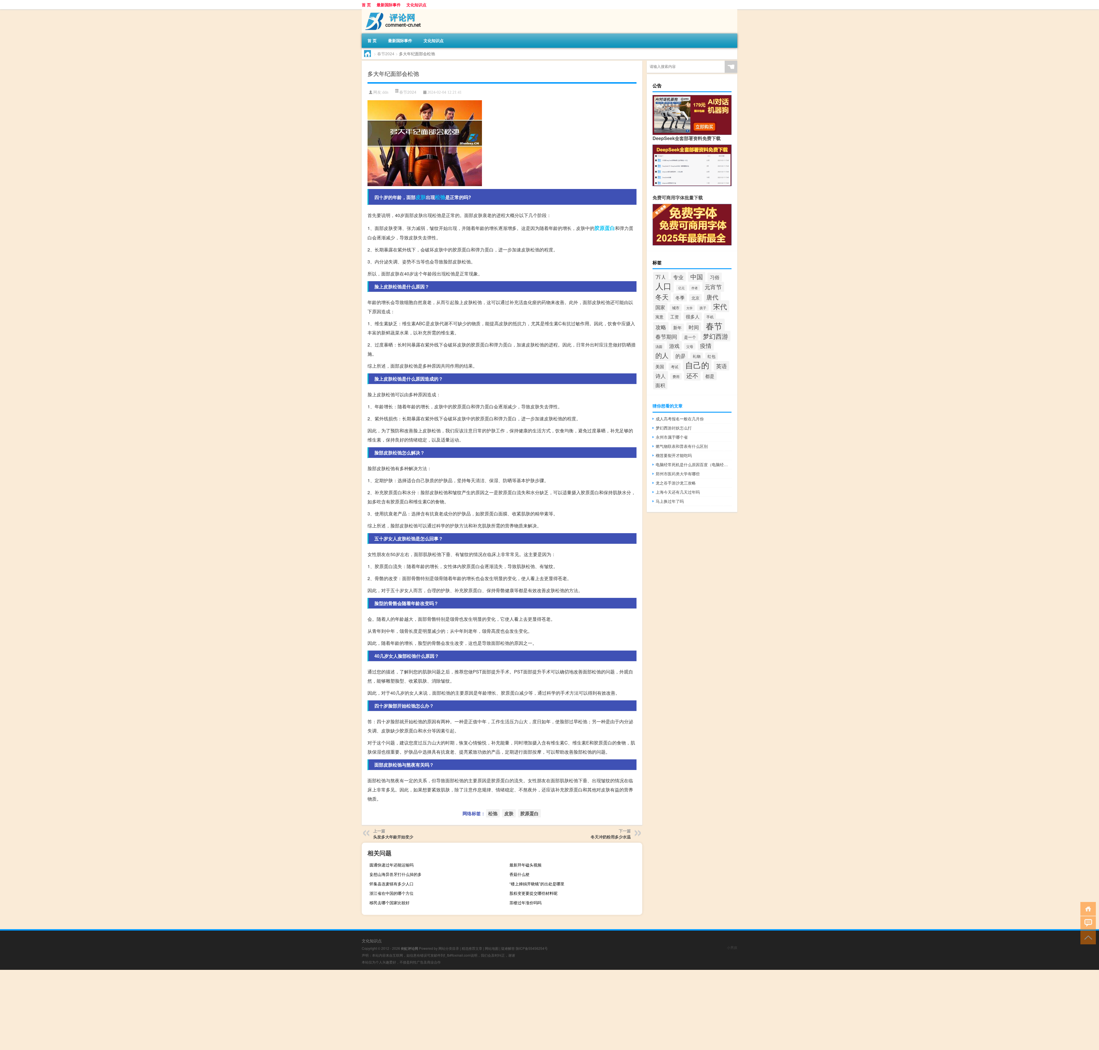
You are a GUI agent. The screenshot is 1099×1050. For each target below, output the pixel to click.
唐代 (712, 297)
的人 (662, 355)
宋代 (720, 306)
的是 (680, 355)
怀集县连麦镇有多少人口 (391, 884)
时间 (694, 327)
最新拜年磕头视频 (525, 865)
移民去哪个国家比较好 (389, 902)
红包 (711, 356)
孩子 (702, 307)
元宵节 (713, 287)
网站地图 (492, 948)
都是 (709, 376)
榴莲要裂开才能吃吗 (674, 455)
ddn (385, 92)
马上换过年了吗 (670, 501)
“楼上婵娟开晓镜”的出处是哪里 (536, 884)
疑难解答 (508, 948)
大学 (689, 308)
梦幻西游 (715, 336)
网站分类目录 (448, 948)
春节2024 (385, 53)
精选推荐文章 (472, 948)
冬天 (662, 296)
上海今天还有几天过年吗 (678, 492)
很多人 (692, 316)
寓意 (659, 317)
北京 (695, 298)
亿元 (681, 288)
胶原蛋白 (604, 228)
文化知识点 (416, 4)
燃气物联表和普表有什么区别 (682, 446)
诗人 (660, 375)
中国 (696, 276)
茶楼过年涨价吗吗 (525, 902)
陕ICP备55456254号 (532, 948)
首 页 (366, 4)
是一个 (690, 337)
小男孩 (732, 947)
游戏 (674, 345)
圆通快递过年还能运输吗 (391, 865)
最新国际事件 (389, 4)
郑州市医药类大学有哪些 (678, 473)
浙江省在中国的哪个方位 (391, 893)
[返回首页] (1086, 908)
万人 (660, 277)
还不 (692, 375)
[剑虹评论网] (392, 11)
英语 (721, 366)
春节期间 (666, 336)
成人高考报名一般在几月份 (680, 418)
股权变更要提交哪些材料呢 (533, 893)
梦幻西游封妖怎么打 (674, 428)
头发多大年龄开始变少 (393, 837)
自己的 (697, 365)
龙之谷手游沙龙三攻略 (676, 483)
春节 (714, 326)
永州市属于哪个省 (672, 437)
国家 (660, 307)
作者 (694, 287)
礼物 (697, 356)
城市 (675, 307)
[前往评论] (1086, 922)
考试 (674, 366)
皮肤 (421, 197)
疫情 (705, 345)
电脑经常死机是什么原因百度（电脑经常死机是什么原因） (694, 464)
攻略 (660, 327)
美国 (659, 366)
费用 (676, 376)
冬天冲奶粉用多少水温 (611, 837)
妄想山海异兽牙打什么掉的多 (395, 874)
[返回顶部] (1086, 937)
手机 (710, 317)
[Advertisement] (171, 1010)
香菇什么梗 (519, 874)
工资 (674, 316)
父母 (689, 346)
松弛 (440, 197)
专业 (678, 277)
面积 (660, 385)
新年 (677, 327)
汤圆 (658, 346)
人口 (663, 285)
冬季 (680, 297)
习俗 (715, 277)
